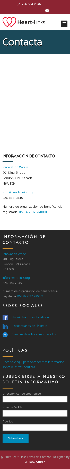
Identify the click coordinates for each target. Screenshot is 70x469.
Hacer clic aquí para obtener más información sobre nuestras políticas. (33, 365)
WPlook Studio (35, 462)
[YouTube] (47, 10)
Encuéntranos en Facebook (30, 317)
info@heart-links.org (18, 192)
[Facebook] (25, 10)
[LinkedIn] (36, 10)
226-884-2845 (31, 4)
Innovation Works (15, 167)
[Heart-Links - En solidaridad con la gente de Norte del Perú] (24, 22)
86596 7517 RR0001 (33, 212)
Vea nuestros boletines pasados (34, 334)
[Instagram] (30, 10)
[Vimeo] (41, 10)
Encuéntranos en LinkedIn (29, 326)
